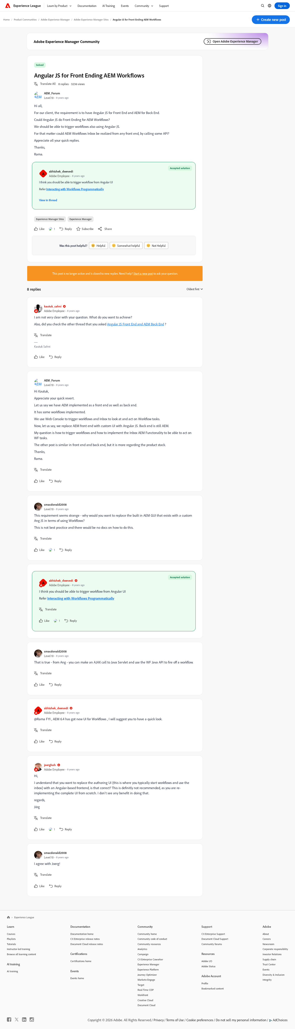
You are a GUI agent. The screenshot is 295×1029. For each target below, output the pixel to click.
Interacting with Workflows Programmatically (75, 189)
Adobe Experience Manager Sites (91, 19)
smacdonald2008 (55, 504)
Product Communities (25, 19)
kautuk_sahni (52, 306)
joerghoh (50, 765)
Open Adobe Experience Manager (235, 41)
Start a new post (143, 273)
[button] (271, 19)
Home (6, 19)
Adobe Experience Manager (55, 19)
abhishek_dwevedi (61, 171)
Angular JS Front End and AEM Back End (135, 324)
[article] (114, 332)
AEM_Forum (52, 93)
